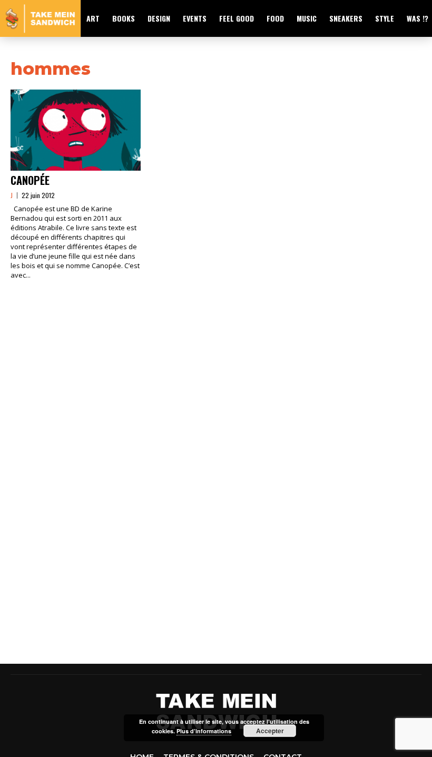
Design (159, 18)
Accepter (270, 730)
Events (195, 18)
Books (123, 18)
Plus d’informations (203, 731)
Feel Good (236, 18)
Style (384, 18)
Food (275, 18)
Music (307, 18)
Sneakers (345, 18)
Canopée (30, 180)
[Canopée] (76, 130)
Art (93, 18)
